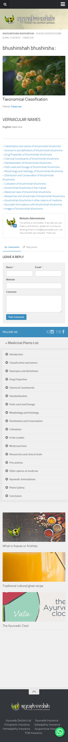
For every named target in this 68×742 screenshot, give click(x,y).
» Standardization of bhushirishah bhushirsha (27, 162)
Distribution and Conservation (26, 421)
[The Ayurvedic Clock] (34, 607)
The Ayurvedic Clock (16, 626)
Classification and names (23, 362)
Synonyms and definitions (23, 371)
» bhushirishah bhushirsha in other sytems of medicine (32, 200)
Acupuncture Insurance (48, 728)
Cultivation (15, 429)
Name (10, 267)
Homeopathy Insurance (16, 728)
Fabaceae (28, 37)
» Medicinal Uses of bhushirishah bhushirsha (27, 192)
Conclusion (15, 496)
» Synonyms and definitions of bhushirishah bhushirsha (32, 150)
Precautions (16, 462)
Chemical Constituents (22, 387)
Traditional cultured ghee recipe (23, 586)
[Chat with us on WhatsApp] (60, 732)
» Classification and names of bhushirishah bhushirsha (32, 146)
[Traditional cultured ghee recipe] (34, 567)
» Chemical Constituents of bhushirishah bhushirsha (31, 158)
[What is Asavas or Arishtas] (34, 527)
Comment (11, 291)
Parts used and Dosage (22, 404)
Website (10, 279)
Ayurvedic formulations (22, 479)
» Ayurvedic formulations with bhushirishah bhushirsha (32, 204)
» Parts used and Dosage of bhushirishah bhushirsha (31, 167)
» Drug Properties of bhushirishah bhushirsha (27, 154)
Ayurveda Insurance (46, 720)
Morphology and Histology (24, 412)
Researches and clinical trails (25, 454)
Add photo (31, 247)
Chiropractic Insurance (17, 724)
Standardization (18, 396)
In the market (16, 437)
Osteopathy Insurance (47, 724)
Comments (13, 247)
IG (48, 332)
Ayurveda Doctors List (18, 720)
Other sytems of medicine (23, 471)
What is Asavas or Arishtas (20, 546)
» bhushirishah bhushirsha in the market (24, 187)
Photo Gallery (16, 487)
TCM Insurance (33, 733)
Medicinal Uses (18, 446)
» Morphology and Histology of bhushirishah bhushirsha (33, 171)
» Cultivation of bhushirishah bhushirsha (24, 183)
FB (58, 332)
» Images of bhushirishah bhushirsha (23, 208)
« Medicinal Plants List (22, 343)
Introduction (16, 354)
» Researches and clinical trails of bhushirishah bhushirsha (34, 196)
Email (39, 267)
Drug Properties (18, 379)
